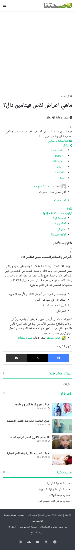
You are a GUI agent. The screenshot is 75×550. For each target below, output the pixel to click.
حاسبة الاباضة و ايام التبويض (54, 489)
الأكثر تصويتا (58, 235)
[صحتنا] (57, 5)
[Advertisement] (37, 51)
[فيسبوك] (58, 358)
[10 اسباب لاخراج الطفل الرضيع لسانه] (62, 442)
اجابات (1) (60, 200)
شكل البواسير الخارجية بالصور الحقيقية (28, 421)
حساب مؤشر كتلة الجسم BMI (54, 501)
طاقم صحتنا (54, 338)
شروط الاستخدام (48, 527)
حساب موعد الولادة (59, 495)
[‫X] (37, 358)
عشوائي (61, 229)
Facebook (57, 150)
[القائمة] (4, 7)
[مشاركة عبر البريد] (16, 358)
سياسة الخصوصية (28, 527)
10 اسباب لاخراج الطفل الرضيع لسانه (30, 437)
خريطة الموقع (37, 532)
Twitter (59, 156)
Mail (63, 178)
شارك (66, 145)
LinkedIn (60, 172)
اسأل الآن (67, 384)
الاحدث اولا (59, 218)
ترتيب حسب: (57, 213)
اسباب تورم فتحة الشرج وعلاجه (32, 404)
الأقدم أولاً (60, 223)
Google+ (58, 161)
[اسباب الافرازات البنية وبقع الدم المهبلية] (62, 458)
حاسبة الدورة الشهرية (58, 483)
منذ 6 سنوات (41, 186)
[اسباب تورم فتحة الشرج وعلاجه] (62, 410)
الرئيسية (65, 96)
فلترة (69, 209)
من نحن (63, 527)
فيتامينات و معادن (58, 141)
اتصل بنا (12, 527)
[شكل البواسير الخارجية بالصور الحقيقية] (62, 426)
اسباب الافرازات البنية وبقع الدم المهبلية (28, 453)
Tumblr (58, 167)
